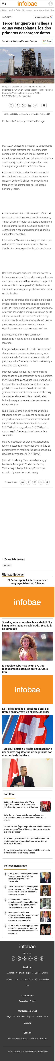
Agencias (6, 17)
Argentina (11, 1016)
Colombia (20, 973)
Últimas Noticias (42, 979)
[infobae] (27, 3)
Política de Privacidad (38, 1038)
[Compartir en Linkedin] (29, 105)
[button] (4, 4)
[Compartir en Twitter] (23, 105)
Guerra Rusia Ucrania (45, 10)
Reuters (7, 565)
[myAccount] (50, 4)
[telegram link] (36, 958)
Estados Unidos (41, 973)
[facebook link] (13, 958)
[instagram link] (24, 958)
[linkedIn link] (42, 958)
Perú (16, 979)
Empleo (33, 1001)
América (10, 973)
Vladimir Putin (11, 10)
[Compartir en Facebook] (17, 105)
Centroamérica (27, 979)
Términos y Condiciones (17, 1038)
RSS (27, 986)
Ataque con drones (27, 10)
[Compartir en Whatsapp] (11, 105)
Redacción (23, 1001)
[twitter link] (19, 958)
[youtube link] (30, 958)
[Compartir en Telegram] (35, 105)
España (29, 973)
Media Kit (27, 1023)
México (9, 979)
